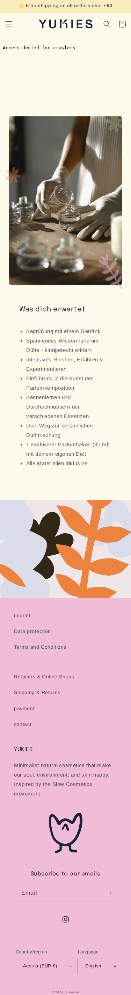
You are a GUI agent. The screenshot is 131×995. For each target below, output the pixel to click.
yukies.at (72, 992)
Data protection (32, 631)
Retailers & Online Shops (44, 676)
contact (22, 724)
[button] (8, 24)
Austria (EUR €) (40, 965)
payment (24, 708)
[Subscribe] (109, 893)
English (93, 965)
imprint (22, 615)
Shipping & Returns (37, 692)
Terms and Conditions (40, 647)
